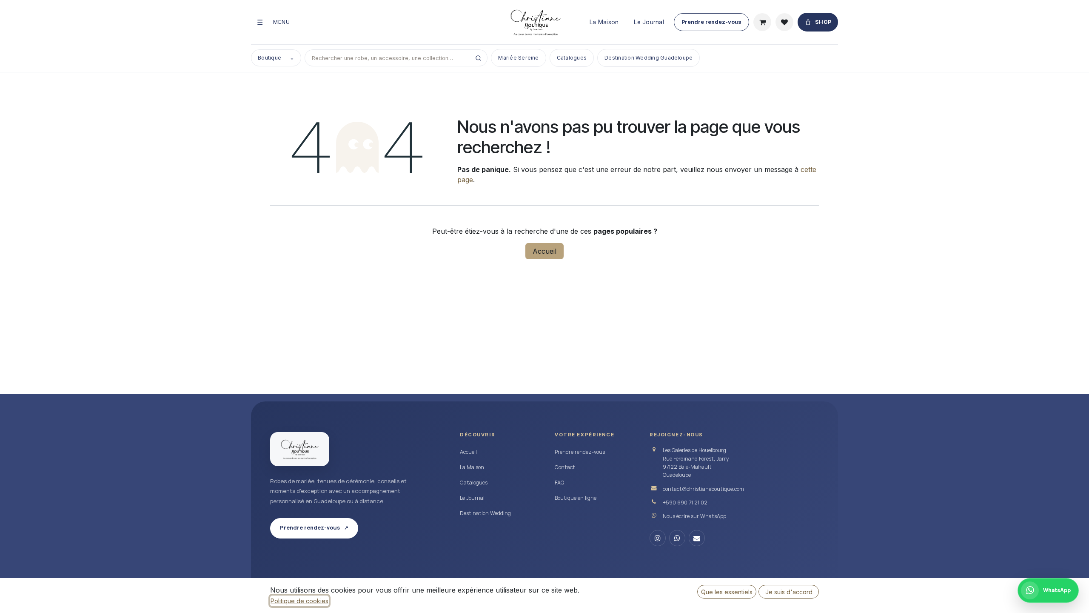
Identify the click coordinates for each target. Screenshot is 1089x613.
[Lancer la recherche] (478, 58)
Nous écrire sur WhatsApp (694, 516)
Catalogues (572, 57)
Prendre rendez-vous (711, 22)
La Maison (604, 22)
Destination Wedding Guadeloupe (648, 57)
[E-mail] (697, 538)
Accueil (544, 251)
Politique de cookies (299, 600)
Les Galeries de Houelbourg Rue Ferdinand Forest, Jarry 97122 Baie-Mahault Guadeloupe (696, 462)
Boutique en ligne (575, 497)
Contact (565, 467)
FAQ (559, 482)
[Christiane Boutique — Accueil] (299, 449)
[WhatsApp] (677, 538)
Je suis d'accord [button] (788, 592)
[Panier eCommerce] (762, 22)
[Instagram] (658, 538)
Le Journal (649, 22)
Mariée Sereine (518, 57)
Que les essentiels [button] (727, 592)
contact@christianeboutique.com (703, 489)
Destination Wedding (485, 513)
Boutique (276, 57)
